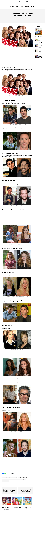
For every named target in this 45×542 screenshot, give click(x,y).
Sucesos (39, 49)
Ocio (34, 6)
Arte (22, 6)
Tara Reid (24, 479)
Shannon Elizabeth (18, 479)
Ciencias (17, 6)
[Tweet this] (21, 19)
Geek (31, 6)
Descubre (12, 6)
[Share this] (20, 19)
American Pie (10, 477)
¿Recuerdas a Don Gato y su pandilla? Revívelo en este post (38, 37)
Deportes (27, 6)
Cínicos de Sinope (22, 1)
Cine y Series (22, 12)
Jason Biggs (25, 477)
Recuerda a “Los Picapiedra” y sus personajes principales (28, 508)
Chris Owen (15, 477)
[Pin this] (24, 19)
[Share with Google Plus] (23, 19)
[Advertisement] (17, 54)
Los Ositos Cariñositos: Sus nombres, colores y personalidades (17, 508)
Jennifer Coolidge (5, 479)
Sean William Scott (11, 479)
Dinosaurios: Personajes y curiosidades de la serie (6, 508)
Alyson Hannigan (5, 477)
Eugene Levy (20, 477)
